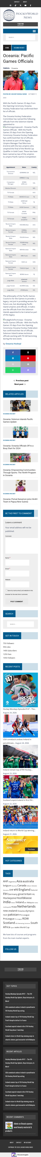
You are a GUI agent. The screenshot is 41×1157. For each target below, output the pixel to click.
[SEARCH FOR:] (20, 37)
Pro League (18, 919)
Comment (8, 536)
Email (7, 569)
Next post (18, 384)
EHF (11, 889)
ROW (25, 918)
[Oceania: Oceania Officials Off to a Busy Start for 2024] (20, 436)
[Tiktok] (15, 5)
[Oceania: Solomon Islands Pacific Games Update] (20, 409)
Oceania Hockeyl (13, 343)
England (24, 889)
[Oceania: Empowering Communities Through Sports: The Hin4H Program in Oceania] (20, 460)
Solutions (27, 923)
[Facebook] (30, 5)
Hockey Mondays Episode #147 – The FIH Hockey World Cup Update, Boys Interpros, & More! (19, 997)
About (25, 2)
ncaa (14, 906)
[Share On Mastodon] (28, 370)
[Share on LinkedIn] (12, 358)
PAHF (5, 915)
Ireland (20, 902)
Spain (12, 927)
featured (34, 890)
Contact (17, 2)
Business (14, 886)
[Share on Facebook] (12, 352)
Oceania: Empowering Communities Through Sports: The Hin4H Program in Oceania (19, 472)
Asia (19, 881)
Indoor (13, 903)
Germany (13, 894)
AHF (5, 881)
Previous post (22, 380)
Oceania (14, 68)
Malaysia (30, 902)
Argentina (12, 882)
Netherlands (26, 906)
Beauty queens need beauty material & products (18, 1127)
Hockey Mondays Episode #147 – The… (19, 709)
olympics (29, 910)
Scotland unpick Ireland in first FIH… (18, 800)
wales (17, 927)
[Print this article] (28, 364)
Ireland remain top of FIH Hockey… (18, 770)
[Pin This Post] (28, 358)
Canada (21, 885)
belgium (7, 885)
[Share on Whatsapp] (12, 370)
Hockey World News (19, 94)
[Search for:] (20, 624)
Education (6, 890)
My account (27, 1142)
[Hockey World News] (20, 15)
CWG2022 (34, 886)
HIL (33, 894)
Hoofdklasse (24, 898)
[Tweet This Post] (28, 352)
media (36, 902)
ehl (16, 889)
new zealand (10, 910)
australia (28, 881)
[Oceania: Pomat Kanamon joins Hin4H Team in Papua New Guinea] (20, 489)
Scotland (9, 923)
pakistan (13, 914)
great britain (25, 894)
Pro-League (24, 915)
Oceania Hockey (9, 414)
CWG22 (29, 886)
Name (7, 558)
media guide (7, 907)
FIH (5, 894)
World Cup (24, 927)
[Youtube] (25, 5)
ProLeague (8, 918)
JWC (25, 902)
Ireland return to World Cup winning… (19, 830)
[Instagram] (10, 5)
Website (7, 579)
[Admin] (9, 1127)
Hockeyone (9, 898)
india (7, 902)
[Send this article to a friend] (12, 364)
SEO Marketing (19, 923)
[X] (20, 5)
